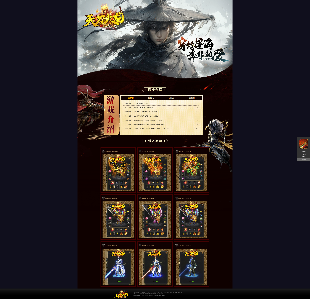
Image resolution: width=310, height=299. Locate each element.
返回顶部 (304, 159)
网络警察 (184, 293)
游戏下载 (304, 151)
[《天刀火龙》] (121, 294)
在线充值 (304, 154)
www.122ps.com (145, 295)
